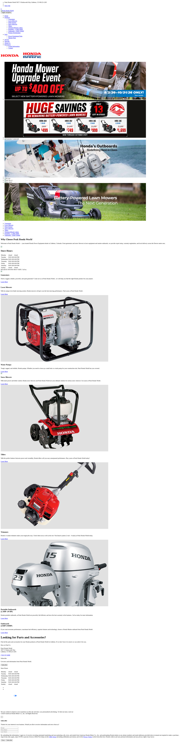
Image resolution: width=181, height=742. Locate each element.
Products (7, 17)
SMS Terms (4, 702)
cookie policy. (78, 712)
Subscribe (4, 665)
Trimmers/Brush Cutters (15, 28)
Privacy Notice (5, 692)
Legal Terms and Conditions (9, 699)
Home (6, 16)
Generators (11, 19)
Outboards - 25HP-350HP (16, 31)
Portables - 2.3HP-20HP (15, 29)
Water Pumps (12, 22)
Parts (6, 34)
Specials (7, 41)
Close (3, 740)
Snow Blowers (12, 24)
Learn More (4, 282)
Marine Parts (12, 38)
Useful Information (14, 46)
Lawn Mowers (12, 21)
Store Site (7, 6)
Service (7, 39)
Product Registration (14, 33)
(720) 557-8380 (9, 4)
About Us (7, 43)
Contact (10, 48)
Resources (8, 44)
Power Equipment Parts (15, 36)
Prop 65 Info (4, 705)
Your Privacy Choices (7, 696)
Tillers (10, 26)
